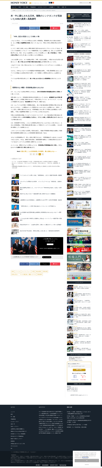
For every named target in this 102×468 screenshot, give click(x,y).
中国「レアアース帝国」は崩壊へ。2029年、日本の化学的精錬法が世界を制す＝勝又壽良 (82, 32)
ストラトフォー (26, 271)
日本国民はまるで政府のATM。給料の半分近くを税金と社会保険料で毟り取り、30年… (82, 316)
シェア (22, 28)
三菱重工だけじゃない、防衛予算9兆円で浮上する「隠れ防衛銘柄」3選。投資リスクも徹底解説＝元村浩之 (82, 151)
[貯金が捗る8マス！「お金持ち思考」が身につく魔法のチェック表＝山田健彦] (15, 225)
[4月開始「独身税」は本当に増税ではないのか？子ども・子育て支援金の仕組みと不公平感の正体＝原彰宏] (70, 186)
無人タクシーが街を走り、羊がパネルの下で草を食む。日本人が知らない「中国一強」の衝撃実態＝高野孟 (82, 106)
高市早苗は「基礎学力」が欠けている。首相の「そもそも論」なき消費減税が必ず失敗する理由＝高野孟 (82, 99)
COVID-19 (46, 431)
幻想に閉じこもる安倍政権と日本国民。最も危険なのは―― (39, 151)
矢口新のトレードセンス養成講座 (18, 433)
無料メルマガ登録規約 (72, 363)
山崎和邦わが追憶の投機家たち (17, 429)
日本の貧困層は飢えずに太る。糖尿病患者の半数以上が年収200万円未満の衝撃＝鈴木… (82, 329)
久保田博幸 (57, 431)
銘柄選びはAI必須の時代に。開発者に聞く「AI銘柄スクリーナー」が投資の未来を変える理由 (80, 16)
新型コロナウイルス (47, 423)
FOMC (59, 433)
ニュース (14, 7)
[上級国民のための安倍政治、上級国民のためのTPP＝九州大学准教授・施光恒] (15, 201)
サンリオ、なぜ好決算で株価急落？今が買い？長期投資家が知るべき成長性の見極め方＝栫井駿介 (35, 161)
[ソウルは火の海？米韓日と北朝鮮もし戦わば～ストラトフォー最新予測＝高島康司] (15, 219)
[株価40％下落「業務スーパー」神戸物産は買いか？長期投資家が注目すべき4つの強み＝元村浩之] (70, 137)
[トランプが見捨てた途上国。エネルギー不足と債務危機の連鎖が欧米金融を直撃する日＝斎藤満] (70, 158)
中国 (33, 271)
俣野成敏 (45, 425)
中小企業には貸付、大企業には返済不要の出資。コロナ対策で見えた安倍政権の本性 (82, 309)
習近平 (53, 423)
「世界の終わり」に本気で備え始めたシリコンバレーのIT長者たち (38, 206)
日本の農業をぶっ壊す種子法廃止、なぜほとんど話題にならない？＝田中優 (82, 349)
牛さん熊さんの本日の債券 (46, 421)
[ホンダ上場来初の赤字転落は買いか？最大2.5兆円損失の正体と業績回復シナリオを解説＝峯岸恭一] (70, 165)
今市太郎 (60, 429)
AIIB (12, 271)
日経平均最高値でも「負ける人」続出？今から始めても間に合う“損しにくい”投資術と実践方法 (82, 25)
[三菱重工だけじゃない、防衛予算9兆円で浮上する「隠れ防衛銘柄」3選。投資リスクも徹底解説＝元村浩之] (70, 151)
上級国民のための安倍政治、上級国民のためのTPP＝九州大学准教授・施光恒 (41, 200)
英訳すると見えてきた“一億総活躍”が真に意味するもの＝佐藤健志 (37, 193)
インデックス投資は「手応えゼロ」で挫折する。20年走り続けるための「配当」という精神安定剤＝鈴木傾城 (82, 112)
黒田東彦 (49, 425)
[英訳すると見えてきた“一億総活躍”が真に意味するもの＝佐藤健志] (15, 194)
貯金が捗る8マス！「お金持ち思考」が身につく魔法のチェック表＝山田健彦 (40, 224)
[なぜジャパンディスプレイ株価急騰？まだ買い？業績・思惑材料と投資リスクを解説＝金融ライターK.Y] (70, 193)
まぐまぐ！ (34, 452)
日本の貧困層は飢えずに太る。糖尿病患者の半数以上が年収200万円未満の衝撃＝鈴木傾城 (82, 71)
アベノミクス (59, 413)
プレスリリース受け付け (72, 391)
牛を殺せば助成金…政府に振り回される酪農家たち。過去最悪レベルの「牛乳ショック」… (82, 295)
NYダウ (53, 411)
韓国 (61, 421)
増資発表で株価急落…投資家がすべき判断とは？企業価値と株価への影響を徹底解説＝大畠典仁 (82, 172)
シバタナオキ (55, 421)
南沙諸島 (38, 271)
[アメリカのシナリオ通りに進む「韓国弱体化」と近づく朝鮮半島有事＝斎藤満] (15, 176)
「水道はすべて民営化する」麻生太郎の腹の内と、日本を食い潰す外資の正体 (82, 343)
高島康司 (39, 274)
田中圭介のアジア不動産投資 (17, 436)
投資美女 (13, 441)
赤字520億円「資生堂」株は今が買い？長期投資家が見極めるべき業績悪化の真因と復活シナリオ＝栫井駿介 (82, 58)
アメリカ (17, 271)
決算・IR (64, 7)
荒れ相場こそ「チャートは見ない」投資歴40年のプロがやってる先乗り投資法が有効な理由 (82, 39)
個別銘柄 (48, 433)
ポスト (45, 28)
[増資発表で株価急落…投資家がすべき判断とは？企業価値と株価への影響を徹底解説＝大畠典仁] (70, 172)
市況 (58, 7)
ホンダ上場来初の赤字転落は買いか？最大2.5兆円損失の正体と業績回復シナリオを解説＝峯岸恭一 (82, 165)
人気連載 (51, 7)
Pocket (55, 28)
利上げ (42, 431)
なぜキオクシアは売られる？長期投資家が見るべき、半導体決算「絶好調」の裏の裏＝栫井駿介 (82, 92)
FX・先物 (25, 7)
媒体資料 (69, 386)
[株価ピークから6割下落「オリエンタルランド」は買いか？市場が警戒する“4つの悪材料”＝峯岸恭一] (70, 179)
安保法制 (45, 271)
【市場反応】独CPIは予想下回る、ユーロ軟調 (77, 424)
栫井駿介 (43, 415)
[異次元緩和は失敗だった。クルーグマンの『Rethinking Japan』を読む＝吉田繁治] (15, 188)
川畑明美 (41, 423)
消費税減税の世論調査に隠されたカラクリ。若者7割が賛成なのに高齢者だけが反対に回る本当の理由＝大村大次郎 (82, 119)
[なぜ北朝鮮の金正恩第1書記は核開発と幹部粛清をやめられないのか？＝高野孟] (15, 213)
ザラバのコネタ (14, 446)
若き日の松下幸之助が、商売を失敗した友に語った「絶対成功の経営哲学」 (40, 230)
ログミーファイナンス (48, 417)
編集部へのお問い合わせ (72, 389)
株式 (20, 7)
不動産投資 (33, 7)
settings (87, 464)
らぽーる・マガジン (53, 427)
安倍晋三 (60, 427)
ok (86, 460)
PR (11, 448)
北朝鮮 (56, 433)
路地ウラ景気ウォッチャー (16, 438)
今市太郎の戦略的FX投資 (50, 415)
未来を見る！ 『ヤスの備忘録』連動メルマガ (23, 274)
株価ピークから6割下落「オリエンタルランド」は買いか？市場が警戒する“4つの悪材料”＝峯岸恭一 (82, 179)
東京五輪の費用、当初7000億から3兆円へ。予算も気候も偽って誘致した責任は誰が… (82, 322)
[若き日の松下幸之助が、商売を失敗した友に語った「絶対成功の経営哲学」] (15, 231)
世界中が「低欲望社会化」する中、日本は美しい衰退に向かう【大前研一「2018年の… (82, 336)
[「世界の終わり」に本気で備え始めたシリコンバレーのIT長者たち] (15, 207)
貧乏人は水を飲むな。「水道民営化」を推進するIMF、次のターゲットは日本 (82, 65)
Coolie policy (85, 457)
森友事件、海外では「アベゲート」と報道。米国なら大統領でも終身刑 (82, 287)
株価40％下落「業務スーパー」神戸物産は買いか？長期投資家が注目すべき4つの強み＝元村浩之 (82, 137)
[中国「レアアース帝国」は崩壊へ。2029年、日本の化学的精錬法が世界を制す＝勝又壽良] (70, 144)
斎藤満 (52, 425)
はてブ (33, 28)
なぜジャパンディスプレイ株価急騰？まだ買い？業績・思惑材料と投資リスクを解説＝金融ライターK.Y (82, 193)
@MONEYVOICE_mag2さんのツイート (79, 395)
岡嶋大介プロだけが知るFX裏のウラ (19, 431)
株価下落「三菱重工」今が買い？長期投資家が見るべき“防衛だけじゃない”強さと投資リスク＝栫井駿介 (82, 78)
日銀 (40, 415)
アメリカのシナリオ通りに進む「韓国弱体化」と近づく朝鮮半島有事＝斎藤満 (41, 175)
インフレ (53, 433)
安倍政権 (44, 411)
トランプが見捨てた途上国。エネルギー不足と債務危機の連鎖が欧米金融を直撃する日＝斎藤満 (82, 158)
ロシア (40, 411)
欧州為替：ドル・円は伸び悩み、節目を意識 (76, 427)
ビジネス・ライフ (42, 7)
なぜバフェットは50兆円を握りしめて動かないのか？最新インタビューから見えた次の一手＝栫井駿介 (82, 45)
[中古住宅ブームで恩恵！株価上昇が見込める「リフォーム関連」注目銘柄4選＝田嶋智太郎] (70, 130)
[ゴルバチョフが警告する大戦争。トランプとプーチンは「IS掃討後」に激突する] (15, 182)
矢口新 (49, 411)
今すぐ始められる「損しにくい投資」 (40, 3)
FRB (41, 433)
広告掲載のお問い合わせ (72, 388)
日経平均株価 (58, 411)
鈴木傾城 (56, 417)
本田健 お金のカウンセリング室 (18, 443)
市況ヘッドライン (15, 426)
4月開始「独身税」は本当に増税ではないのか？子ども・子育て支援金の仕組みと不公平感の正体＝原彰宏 (82, 186)
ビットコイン (52, 431)
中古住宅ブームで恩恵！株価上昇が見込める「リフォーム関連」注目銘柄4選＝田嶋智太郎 (82, 130)
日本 (59, 421)
